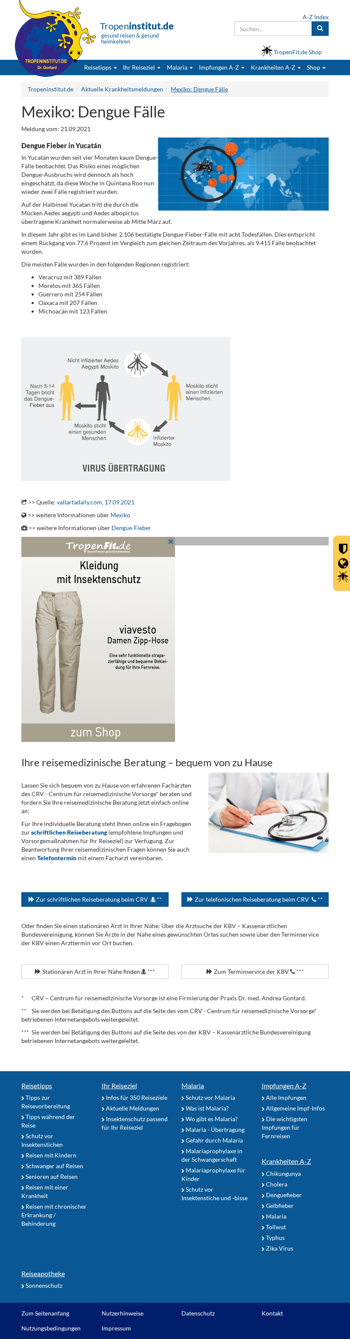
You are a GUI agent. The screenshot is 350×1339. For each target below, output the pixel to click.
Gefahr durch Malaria (213, 1140)
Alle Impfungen (285, 1097)
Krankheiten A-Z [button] (274, 67)
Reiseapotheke (43, 1273)
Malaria (192, 1085)
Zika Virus (279, 1248)
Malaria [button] (178, 67)
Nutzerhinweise (122, 1313)
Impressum (116, 1328)
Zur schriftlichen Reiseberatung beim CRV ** (98, 899)
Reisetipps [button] (98, 67)
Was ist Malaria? (206, 1108)
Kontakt (272, 1313)
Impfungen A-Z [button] (219, 67)
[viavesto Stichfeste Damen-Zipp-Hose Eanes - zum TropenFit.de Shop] (175, 639)
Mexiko (120, 515)
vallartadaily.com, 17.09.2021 (95, 502)
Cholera (276, 1184)
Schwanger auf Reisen (53, 1165)
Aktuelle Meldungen (132, 1108)
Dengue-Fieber (131, 527)
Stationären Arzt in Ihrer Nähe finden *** (98, 971)
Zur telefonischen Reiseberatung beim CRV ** (258, 899)
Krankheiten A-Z (286, 1161)
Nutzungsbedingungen (51, 1328)
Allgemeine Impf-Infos (295, 1108)
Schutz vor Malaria (209, 1097)
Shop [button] (313, 67)
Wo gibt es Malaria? (211, 1118)
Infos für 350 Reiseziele (136, 1097)
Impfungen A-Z (284, 1085)
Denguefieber (283, 1194)
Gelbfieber (279, 1205)
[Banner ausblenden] (171, 541)
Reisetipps (36, 1085)
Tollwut (275, 1227)
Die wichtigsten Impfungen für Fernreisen (284, 1127)
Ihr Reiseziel (119, 1085)
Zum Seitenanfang (45, 1313)
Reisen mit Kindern (50, 1155)
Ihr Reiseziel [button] (139, 67)
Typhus (275, 1237)
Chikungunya (283, 1173)
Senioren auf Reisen (51, 1176)
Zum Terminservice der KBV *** (258, 971)
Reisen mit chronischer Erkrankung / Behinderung (54, 1215)
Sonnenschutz (43, 1285)
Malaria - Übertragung (214, 1129)
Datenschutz (198, 1313)
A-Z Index (316, 17)
